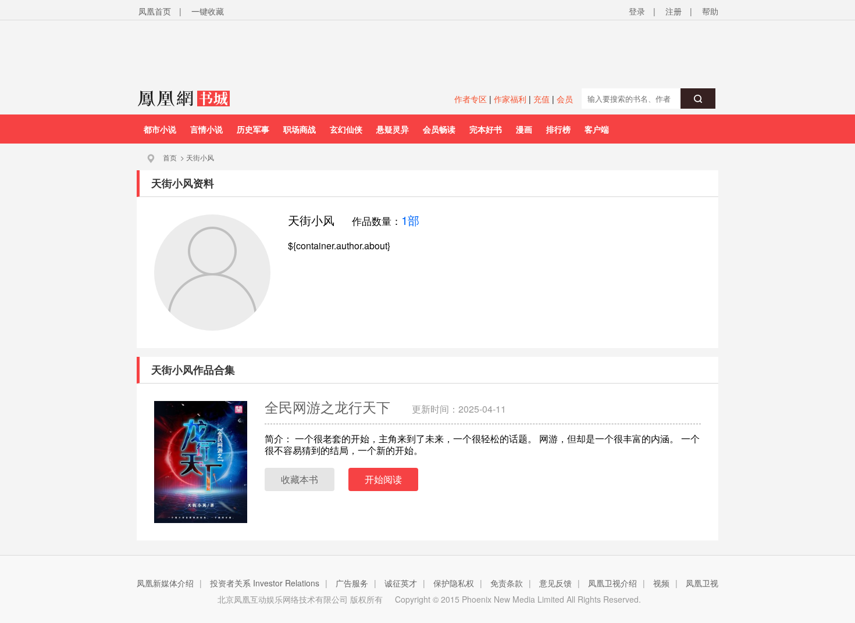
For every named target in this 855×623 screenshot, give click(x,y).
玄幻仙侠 (346, 129)
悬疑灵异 (392, 129)
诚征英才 (400, 583)
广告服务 (352, 583)
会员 (565, 99)
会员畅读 (439, 129)
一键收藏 (207, 11)
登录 (637, 11)
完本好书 (485, 129)
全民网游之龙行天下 (329, 406)
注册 (673, 11)
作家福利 (510, 99)
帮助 (710, 11)
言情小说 (206, 129)
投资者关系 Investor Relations (264, 583)
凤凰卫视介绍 (612, 583)
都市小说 (160, 129)
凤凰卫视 (702, 583)
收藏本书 (299, 479)
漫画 (524, 129)
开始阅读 (383, 479)
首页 (170, 157)
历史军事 (253, 129)
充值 (541, 99)
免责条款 (506, 583)
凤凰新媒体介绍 (165, 583)
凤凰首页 (154, 11)
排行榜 (558, 129)
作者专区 (470, 99)
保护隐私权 (453, 583)
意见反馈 (555, 583)
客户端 (597, 129)
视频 (661, 583)
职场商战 (299, 129)
